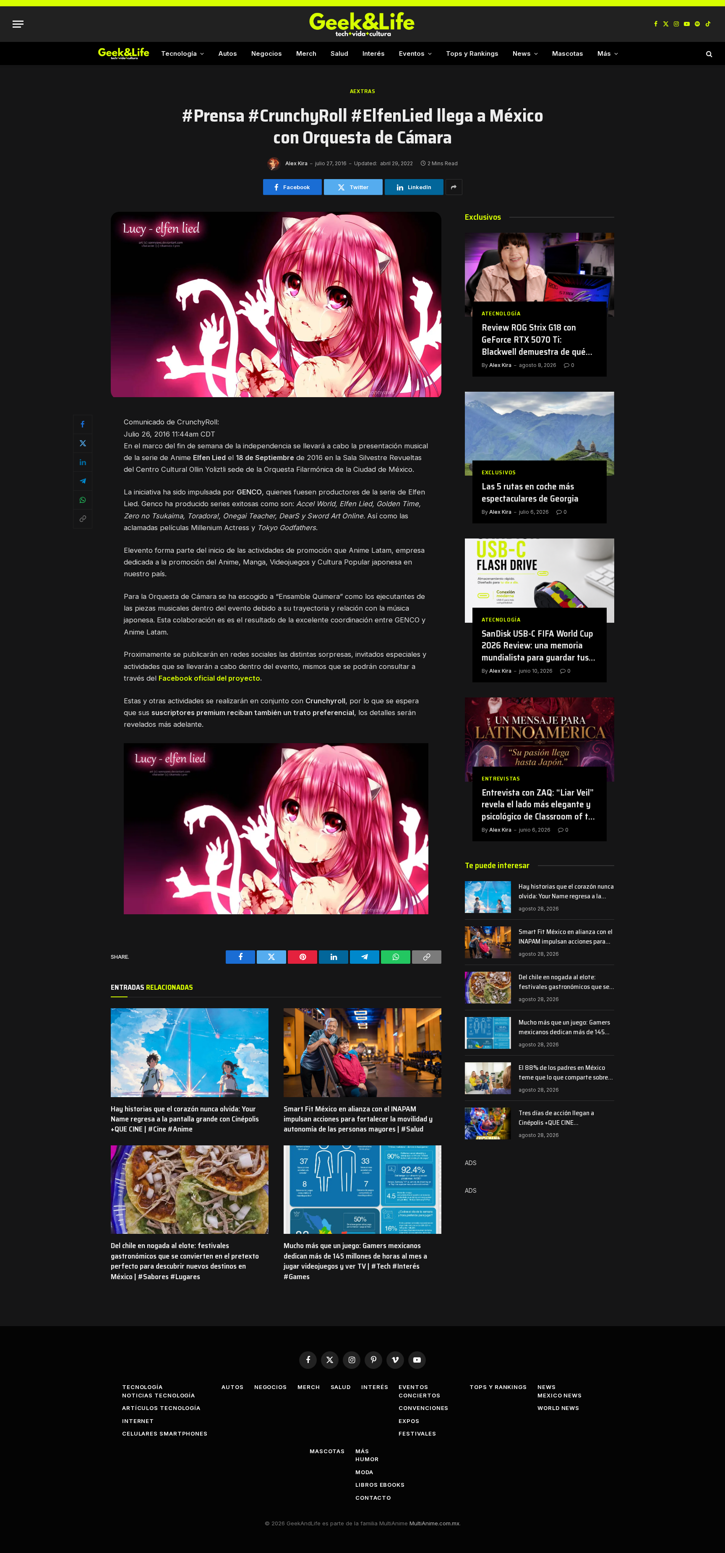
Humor (367, 1459)
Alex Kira (296, 163)
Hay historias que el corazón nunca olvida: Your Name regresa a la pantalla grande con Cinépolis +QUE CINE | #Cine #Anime (185, 1119)
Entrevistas (501, 778)
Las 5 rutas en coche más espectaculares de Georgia (530, 493)
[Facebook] (82, 424)
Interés (373, 53)
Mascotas (567, 53)
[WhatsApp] (82, 500)
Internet (138, 1421)
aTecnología (501, 313)
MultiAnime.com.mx (434, 1523)
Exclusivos (499, 472)
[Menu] (18, 24)
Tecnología (179, 53)
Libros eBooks (380, 1484)
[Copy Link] (82, 518)
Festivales (417, 1433)
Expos (409, 1421)
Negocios (266, 53)
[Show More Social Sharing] (454, 187)
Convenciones (424, 1408)
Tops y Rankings (472, 53)
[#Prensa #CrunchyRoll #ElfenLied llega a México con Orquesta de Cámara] (276, 394)
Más (604, 53)
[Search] (708, 53)
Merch (306, 53)
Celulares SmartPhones (165, 1433)
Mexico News (559, 1395)
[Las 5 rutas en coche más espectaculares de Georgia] (539, 434)
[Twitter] (82, 443)
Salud (339, 53)
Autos (227, 53)
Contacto (373, 1497)
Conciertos (419, 1395)
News (522, 53)
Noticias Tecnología (158, 1395)
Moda (364, 1472)
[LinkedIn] (82, 462)
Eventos (412, 53)
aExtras (363, 91)
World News (558, 1408)
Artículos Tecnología (161, 1408)
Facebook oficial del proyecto (209, 678)
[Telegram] (82, 481)
